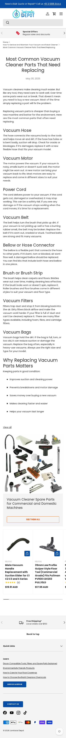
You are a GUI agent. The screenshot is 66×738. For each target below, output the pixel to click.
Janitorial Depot (17, 730)
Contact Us (13, 704)
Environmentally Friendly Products (19, 668)
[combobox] (33, 22)
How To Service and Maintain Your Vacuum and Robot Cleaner (30, 45)
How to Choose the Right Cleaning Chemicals (24, 677)
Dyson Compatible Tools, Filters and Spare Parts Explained (30, 663)
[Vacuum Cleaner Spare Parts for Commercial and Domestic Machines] (33, 464)
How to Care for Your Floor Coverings (20, 672)
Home (5, 42)
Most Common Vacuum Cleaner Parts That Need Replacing (29, 47)
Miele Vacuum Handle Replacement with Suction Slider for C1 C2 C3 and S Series (17, 572)
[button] (54, 13)
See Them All (33, 519)
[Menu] (61, 13)
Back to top (33, 634)
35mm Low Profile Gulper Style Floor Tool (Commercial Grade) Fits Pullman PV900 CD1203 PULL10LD (47, 573)
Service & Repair (14, 684)
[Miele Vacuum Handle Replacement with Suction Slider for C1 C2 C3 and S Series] (18, 544)
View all (7, 427)
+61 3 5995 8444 (52, 3)
